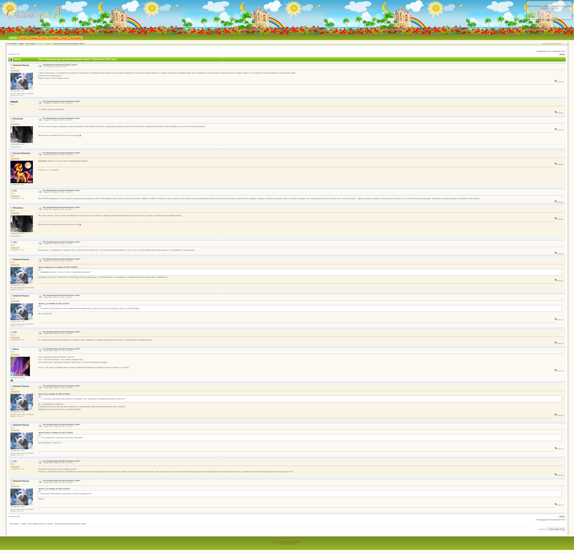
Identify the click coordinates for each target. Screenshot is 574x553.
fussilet (293, 544)
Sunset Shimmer (21, 153)
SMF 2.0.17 (276, 542)
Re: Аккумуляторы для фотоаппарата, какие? (61, 101)
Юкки (16, 349)
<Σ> (15, 190)
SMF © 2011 (286, 542)
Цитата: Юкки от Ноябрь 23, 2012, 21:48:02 (56, 433)
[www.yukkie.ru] (11, 381)
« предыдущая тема (543, 51)
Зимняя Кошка (21, 65)
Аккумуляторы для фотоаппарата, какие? (69, 43)
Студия (21, 43)
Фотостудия (30, 43)
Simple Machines (296, 542)
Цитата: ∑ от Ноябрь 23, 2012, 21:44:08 (54, 394)
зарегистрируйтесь (549, 8)
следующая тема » (558, 51)
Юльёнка (18, 118)
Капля (48, 43)
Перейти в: (543, 529)
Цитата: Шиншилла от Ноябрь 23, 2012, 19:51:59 (58, 267)
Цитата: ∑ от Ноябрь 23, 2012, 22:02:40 (54, 489)
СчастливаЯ (11, 43)
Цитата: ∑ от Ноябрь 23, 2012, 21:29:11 (54, 303)
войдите (565, 6)
